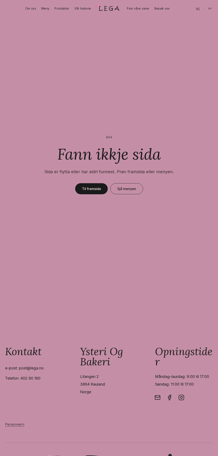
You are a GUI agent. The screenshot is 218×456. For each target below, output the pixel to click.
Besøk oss (162, 8)
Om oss (30, 8)
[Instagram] (181, 397)
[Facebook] (169, 397)
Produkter (61, 8)
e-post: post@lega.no (24, 368)
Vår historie (82, 8)
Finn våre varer (138, 8)
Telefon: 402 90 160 (22, 378)
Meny (45, 8)
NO (198, 8)
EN (210, 8)
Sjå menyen (126, 189)
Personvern (14, 424)
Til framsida (91, 189)
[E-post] (157, 397)
